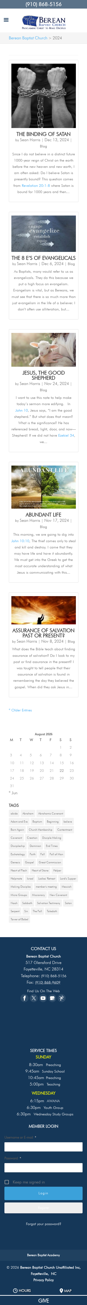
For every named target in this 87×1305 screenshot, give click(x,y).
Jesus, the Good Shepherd (44, 375)
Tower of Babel (19, 919)
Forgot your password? (43, 1224)
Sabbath (27, 903)
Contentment (64, 829)
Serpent (15, 911)
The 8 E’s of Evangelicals (44, 258)
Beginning (53, 821)
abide (14, 813)
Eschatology (18, 854)
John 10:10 (20, 541)
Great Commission (50, 862)
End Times (52, 846)
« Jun (13, 792)
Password (12, 1158)
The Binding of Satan (43, 134)
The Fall (37, 911)
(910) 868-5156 (44, 4)
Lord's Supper (68, 878)
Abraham (28, 813)
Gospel (29, 862)
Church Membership (40, 829)
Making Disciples (21, 886)
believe (68, 821)
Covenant (16, 837)
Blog (43, 146)
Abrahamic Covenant (50, 813)
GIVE (43, 1301)
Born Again (17, 829)
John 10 (21, 410)
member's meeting (46, 886)
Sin (26, 911)
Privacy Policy (43, 1280)
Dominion (35, 846)
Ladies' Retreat (46, 878)
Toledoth (52, 911)
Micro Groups (19, 895)
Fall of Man (56, 854)
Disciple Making (51, 837)
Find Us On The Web (43, 991)
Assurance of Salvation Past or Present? (43, 632)
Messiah (66, 886)
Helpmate (16, 878)
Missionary (38, 895)
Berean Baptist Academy (43, 1255)
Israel (30, 878)
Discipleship (18, 846)
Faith (32, 854)
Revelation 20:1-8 (36, 185)
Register (43, 1208)
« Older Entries (20, 710)
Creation (32, 837)
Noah (14, 903)
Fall (42, 854)
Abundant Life (43, 515)
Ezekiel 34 (66, 435)
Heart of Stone (40, 870)
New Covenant (58, 895)
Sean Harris (30, 139)
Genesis (15, 862)
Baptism (37, 821)
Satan (68, 903)
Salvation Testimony (48, 903)
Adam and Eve (19, 821)
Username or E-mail (20, 1137)
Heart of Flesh (19, 870)
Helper (57, 870)
